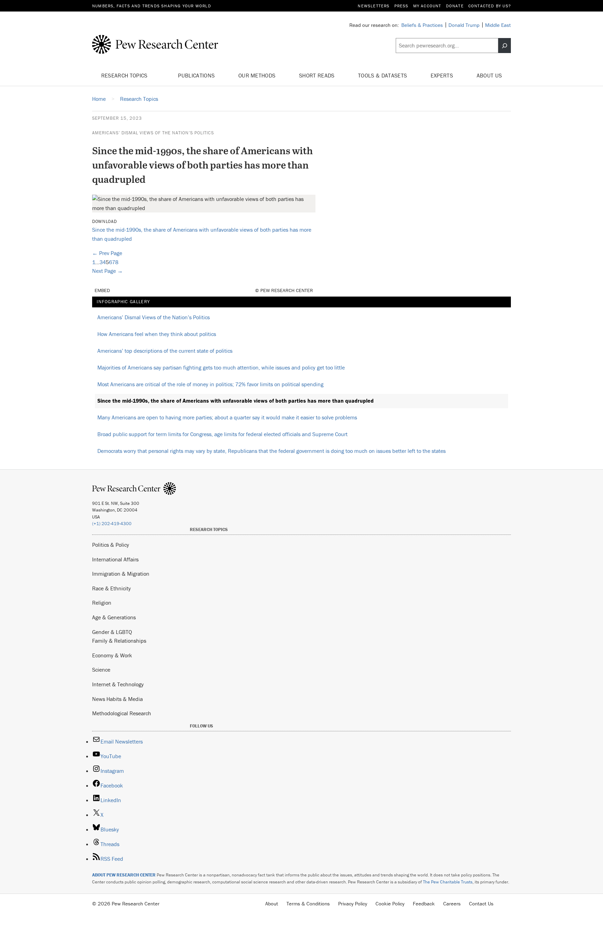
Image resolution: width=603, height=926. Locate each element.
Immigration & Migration (120, 573)
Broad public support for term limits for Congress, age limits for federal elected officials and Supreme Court (222, 434)
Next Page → (107, 270)
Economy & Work (112, 655)
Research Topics (125, 75)
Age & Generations (114, 617)
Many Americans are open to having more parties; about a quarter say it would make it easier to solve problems (227, 417)
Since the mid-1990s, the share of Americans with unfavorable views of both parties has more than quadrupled (235, 400)
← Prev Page (107, 252)
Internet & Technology (118, 684)
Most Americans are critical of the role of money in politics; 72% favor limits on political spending (210, 384)
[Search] (504, 45)
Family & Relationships (119, 640)
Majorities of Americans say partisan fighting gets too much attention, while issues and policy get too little (221, 367)
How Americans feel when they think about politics (156, 333)
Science (101, 669)
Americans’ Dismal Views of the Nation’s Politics (153, 133)
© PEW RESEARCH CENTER (284, 290)
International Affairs (115, 559)
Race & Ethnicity (111, 588)
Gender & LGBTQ (112, 631)
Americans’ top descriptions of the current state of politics (164, 350)
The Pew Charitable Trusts (447, 882)
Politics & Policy (110, 544)
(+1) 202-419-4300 (112, 524)
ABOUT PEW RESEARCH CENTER (124, 875)
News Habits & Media (117, 698)
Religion (101, 602)
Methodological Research (121, 713)
